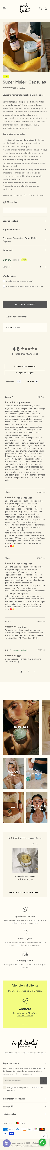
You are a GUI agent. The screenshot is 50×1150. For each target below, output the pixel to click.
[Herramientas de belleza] (36, 807)
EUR (21, 1123)
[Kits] (13, 807)
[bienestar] (36, 773)
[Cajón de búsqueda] (40, 8)
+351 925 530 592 (25, 1016)
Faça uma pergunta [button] (26, 373)
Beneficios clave (10, 221)
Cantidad (6, 267)
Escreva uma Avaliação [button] (26, 366)
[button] (33, 844)
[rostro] (21, 727)
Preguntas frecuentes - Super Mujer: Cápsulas (20, 240)
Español (6, 1123)
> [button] (34, 671)
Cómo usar (8, 250)
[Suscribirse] (43, 1080)
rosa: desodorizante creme (24, 876)
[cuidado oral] (13, 773)
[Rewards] (7, 1143)
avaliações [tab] (10, 381)
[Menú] (4, 8)
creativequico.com (32, 1146)
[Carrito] (45, 8)
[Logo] (25, 8)
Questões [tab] (30, 381)
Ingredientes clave (11, 229)
